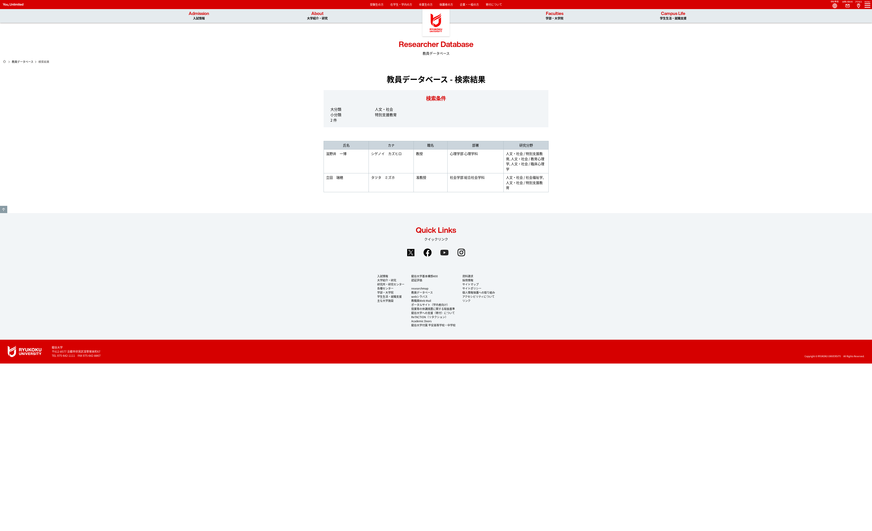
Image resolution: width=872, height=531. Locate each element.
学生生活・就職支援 (389, 296)
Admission (199, 15)
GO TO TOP (3, 209)
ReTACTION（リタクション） (429, 317)
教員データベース (22, 62)
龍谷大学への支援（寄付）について (433, 313)
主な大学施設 (385, 300)
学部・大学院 (385, 292)
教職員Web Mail (421, 300)
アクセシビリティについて (478, 296)
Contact (845, 4)
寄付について (494, 4)
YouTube (444, 252)
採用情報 (467, 280)
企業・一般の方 (469, 4)
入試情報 (382, 276)
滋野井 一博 (336, 153)
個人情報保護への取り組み (478, 292)
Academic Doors (421, 321)
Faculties (554, 15)
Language (832, 4)
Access (858, 4)
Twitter (410, 252)
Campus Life (673, 15)
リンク (466, 300)
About (317, 15)
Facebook (427, 252)
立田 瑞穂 (334, 177)
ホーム (4, 61)
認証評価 (416, 280)
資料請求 (467, 276)
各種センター (385, 288)
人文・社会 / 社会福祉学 (524, 177)
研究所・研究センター (390, 284)
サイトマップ (470, 284)
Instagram (461, 252)
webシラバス (419, 296)
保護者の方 (446, 4)
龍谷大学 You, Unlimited (436, 22)
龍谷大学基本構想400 (424, 276)
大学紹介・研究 (386, 280)
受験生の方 (377, 4)
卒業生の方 (426, 4)
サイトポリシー (471, 288)
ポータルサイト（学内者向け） (430, 305)
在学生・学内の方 (401, 4)
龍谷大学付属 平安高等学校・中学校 (433, 325)
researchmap (419, 288)
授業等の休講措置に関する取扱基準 (433, 309)
